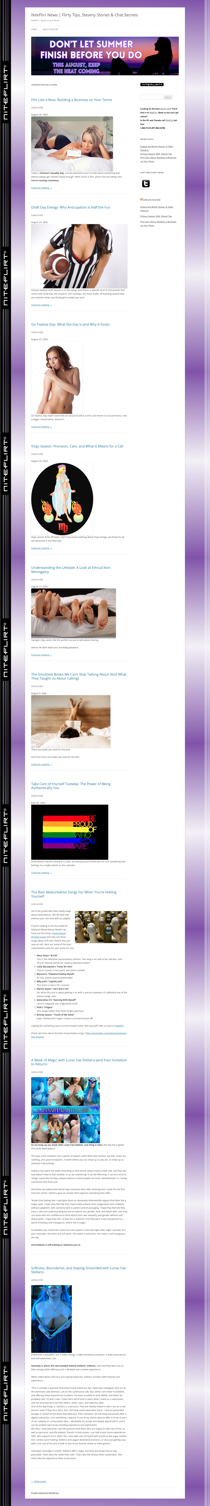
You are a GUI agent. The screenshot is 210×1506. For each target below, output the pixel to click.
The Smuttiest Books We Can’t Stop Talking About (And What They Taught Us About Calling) (78, 676)
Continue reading (41, 187)
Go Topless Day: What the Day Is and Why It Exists (70, 324)
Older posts (38, 1481)
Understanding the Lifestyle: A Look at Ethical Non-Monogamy (71, 569)
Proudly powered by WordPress (45, 1493)
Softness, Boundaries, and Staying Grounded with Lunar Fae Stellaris (78, 1270)
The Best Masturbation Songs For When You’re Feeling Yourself (73, 894)
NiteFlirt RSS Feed (151, 200)
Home (34, 29)
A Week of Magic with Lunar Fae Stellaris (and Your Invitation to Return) (79, 1062)
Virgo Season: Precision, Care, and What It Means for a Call (77, 446)
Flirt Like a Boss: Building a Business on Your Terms (71, 99)
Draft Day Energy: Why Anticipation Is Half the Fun (70, 207)
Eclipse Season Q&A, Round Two (156, 154)
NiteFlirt (119, 1025)
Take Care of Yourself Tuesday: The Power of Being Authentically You (71, 785)
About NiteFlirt (50, 29)
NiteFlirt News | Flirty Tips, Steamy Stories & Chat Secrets (84, 15)
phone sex (165, 109)
